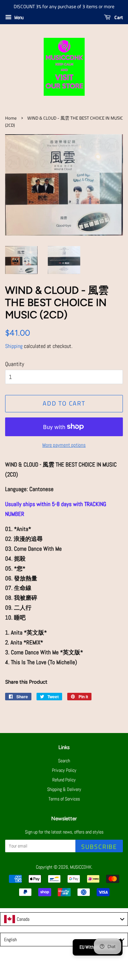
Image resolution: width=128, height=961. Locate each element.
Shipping (14, 346)
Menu (18, 17)
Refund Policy (64, 780)
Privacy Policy (64, 770)
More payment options (64, 445)
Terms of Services (64, 799)
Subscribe (99, 846)
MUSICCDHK (80, 867)
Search (64, 761)
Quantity (14, 364)
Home (11, 118)
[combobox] (64, 919)
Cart (118, 17)
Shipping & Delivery (64, 789)
